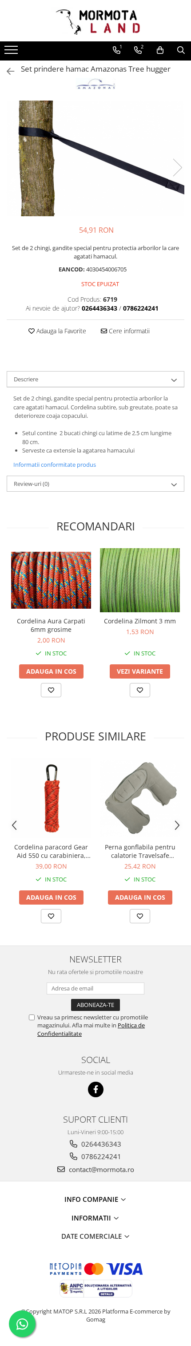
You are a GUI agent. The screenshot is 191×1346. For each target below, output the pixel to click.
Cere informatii (128, 331)
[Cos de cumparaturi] (160, 50)
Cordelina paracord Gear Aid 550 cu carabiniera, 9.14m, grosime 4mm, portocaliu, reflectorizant (51, 851)
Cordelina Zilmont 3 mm (140, 621)
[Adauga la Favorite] (51, 690)
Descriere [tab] (26, 379)
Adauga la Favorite (60, 331)
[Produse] (12, 52)
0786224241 (100, 1156)
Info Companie (92, 1199)
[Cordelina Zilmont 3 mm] (140, 580)
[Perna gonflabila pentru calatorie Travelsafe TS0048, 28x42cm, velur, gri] (140, 798)
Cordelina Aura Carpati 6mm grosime (51, 625)
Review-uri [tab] (31, 484)
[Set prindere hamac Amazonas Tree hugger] (95, 158)
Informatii (92, 1217)
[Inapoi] (6, 71)
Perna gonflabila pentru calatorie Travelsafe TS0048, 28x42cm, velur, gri (140, 851)
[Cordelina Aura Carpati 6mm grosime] (51, 580)
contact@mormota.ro (100, 1169)
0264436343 (100, 1144)
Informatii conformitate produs (54, 465)
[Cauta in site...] (181, 50)
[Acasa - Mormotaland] (95, 21)
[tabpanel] (95, 158)
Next (177, 167)
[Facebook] (95, 1089)
